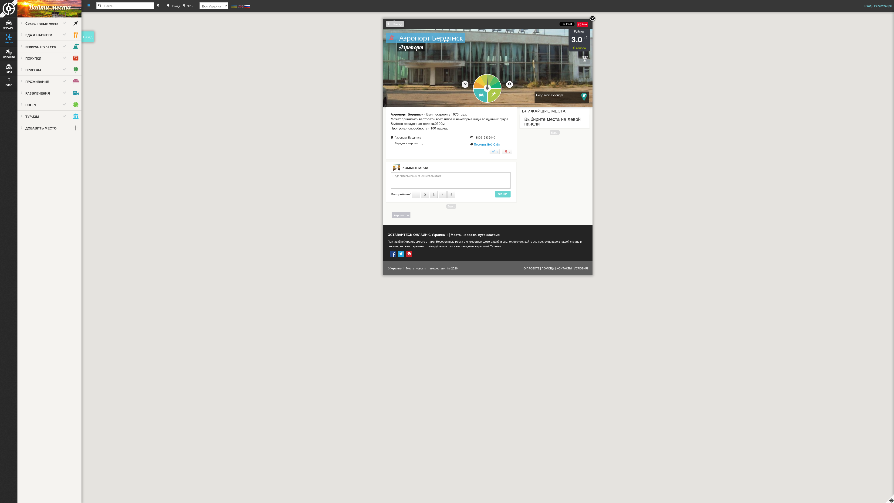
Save (584, 24)
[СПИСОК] (494, 95)
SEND (503, 194)
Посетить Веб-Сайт (487, 144)
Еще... (554, 132)
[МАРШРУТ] (480, 95)
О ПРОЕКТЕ (531, 268)
